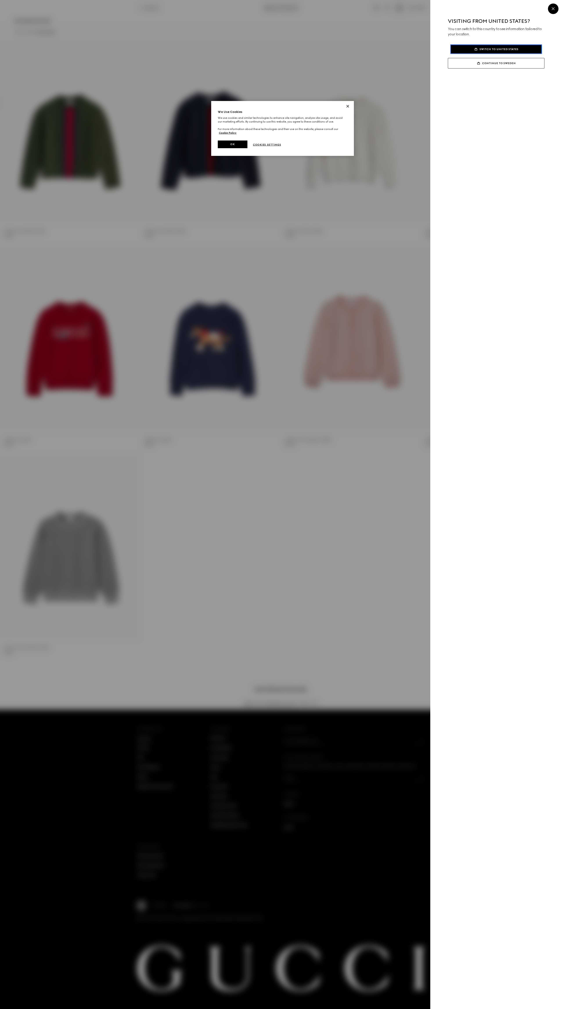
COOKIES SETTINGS (267, 144)
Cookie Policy (227, 132)
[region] (282, 128)
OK (232, 144)
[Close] (553, 9)
